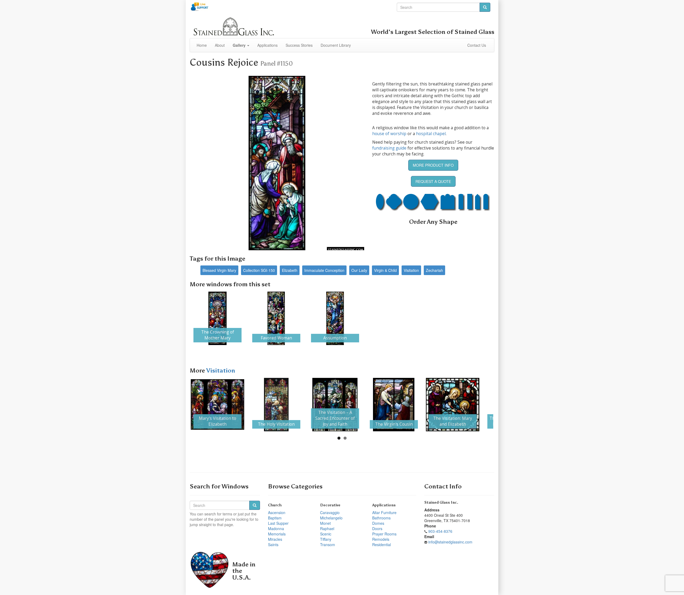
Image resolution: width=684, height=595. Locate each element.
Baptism (275, 517)
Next (501, 318)
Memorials (277, 534)
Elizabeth (289, 270)
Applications (267, 45)
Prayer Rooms (384, 534)
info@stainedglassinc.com (450, 542)
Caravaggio (330, 512)
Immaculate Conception (324, 270)
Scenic (325, 534)
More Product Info (433, 165)
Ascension (276, 512)
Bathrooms (381, 517)
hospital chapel (431, 133)
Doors (377, 528)
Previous (182, 318)
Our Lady (359, 270)
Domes (378, 523)
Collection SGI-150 (259, 270)
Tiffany (325, 539)
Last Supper (278, 523)
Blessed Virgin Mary (219, 270)
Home (202, 45)
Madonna (276, 528)
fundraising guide (389, 148)
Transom (327, 544)
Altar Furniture (384, 512)
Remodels (380, 539)
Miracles (275, 539)
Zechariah (434, 270)
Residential (381, 544)
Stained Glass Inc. (441, 502)
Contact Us (476, 45)
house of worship (389, 133)
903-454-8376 (440, 531)
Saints (273, 544)
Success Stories (299, 45)
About (220, 45)
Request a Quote (433, 181)
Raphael (327, 528)
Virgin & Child (385, 270)
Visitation (411, 270)
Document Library (336, 45)
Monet (325, 523)
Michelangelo (331, 517)
